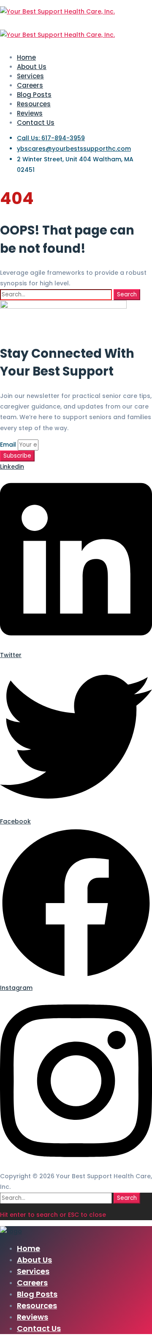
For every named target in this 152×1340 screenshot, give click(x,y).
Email (9, 444)
